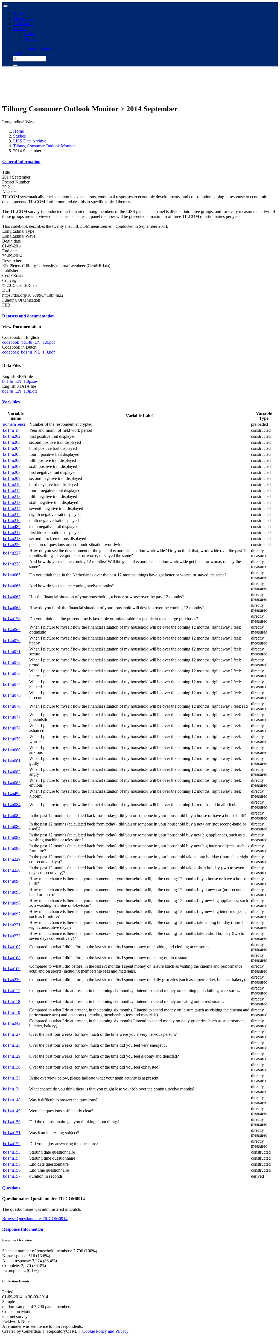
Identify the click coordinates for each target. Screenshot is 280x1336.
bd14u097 (12, 914)
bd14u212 (12, 496)
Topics (30, 33)
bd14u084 (12, 804)
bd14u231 (12, 925)
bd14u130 (12, 1067)
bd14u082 (12, 771)
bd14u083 (12, 782)
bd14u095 (12, 892)
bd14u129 (12, 1056)
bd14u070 (12, 640)
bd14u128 (12, 1045)
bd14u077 (12, 717)
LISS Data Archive (29, 141)
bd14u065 (12, 575)
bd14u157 (12, 1176)
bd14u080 (12, 750)
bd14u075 (12, 695)
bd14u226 (12, 544)
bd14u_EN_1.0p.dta (19, 391)
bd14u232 (12, 936)
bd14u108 (12, 957)
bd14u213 (12, 502)
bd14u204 (12, 448)
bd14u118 (11, 1001)
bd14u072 (12, 662)
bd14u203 (12, 442)
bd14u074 (12, 684)
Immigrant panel (38, 48)
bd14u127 (12, 1034)
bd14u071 (12, 651)
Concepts (32, 38)
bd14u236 (12, 979)
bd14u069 (12, 629)
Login (18, 53)
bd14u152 (12, 1143)
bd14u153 (12, 1152)
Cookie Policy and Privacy (105, 1331)
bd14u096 (12, 903)
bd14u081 (12, 761)
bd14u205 (12, 454)
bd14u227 (12, 553)
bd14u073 (12, 673)
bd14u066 (12, 586)
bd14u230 (12, 870)
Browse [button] (20, 28)
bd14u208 (12, 472)
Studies (19, 136)
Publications (23, 23)
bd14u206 (12, 460)
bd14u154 (12, 1158)
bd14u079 (12, 739)
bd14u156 (12, 1170)
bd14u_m (11, 430)
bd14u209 (12, 478)
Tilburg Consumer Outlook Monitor (44, 146)
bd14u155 (12, 1164)
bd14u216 (12, 520)
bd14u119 (11, 1012)
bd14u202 (12, 436)
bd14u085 (12, 815)
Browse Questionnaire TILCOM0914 (35, 1218)
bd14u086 (12, 826)
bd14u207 (12, 466)
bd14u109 (12, 968)
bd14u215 (12, 514)
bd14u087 (12, 837)
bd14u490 (12, 793)
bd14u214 (12, 508)
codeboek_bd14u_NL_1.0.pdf (28, 352)
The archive (23, 18)
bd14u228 (12, 564)
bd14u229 (12, 859)
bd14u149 (12, 1111)
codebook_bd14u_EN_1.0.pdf (28, 342)
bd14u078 (12, 728)
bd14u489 (12, 526)
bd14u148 (12, 1100)
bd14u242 (12, 1023)
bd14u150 (12, 1121)
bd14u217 (12, 532)
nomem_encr (14, 424)
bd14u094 (12, 881)
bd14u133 (12, 1078)
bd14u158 (12, 618)
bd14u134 (12, 1089)
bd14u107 (12, 946)
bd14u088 (12, 848)
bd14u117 (11, 990)
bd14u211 (11, 490)
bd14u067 (12, 596)
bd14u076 (12, 706)
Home (18, 13)
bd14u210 (12, 484)
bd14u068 (12, 607)
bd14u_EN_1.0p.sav (20, 381)
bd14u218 (12, 538)
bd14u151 (12, 1132)
